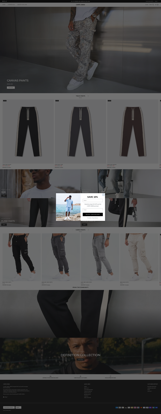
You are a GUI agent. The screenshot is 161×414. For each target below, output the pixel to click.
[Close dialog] (103, 195)
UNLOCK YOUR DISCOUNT (93, 214)
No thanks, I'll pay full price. (92, 217)
